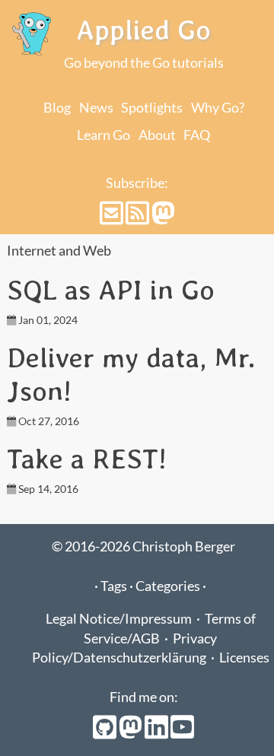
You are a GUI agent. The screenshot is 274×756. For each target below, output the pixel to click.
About (157, 135)
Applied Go (143, 29)
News (96, 108)
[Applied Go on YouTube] (182, 732)
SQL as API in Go (111, 290)
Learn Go (103, 135)
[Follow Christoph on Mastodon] (163, 218)
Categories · (170, 586)
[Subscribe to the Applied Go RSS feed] (138, 218)
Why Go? (217, 108)
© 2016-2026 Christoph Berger (143, 546)
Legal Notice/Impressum (119, 619)
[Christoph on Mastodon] (132, 732)
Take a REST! (87, 458)
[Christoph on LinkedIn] (157, 732)
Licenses (244, 657)
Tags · (117, 586)
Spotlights (152, 108)
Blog (57, 108)
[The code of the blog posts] (106, 732)
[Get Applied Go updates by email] (113, 218)
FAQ (196, 135)
